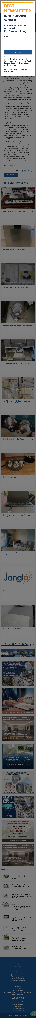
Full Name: (7, 44)
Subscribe (18, 52)
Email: (6, 36)
